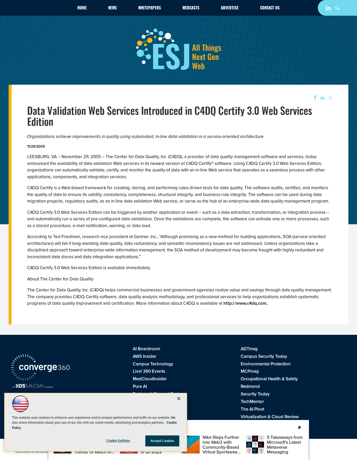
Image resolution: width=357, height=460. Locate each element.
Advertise (230, 8)
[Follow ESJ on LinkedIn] (329, 9)
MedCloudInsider (150, 379)
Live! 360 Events (149, 371)
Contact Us (270, 8)
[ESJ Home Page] (41, 9)
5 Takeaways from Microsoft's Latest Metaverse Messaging (285, 444)
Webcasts (190, 8)
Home (82, 8)
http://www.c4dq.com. (245, 303)
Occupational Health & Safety (269, 379)
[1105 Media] (33, 386)
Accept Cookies (162, 440)
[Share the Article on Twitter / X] (330, 98)
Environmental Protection (266, 364)
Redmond (250, 386)
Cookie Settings (118, 440)
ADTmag (249, 349)
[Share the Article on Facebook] (313, 98)
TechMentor (252, 401)
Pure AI (140, 386)
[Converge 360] (40, 368)
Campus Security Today (264, 356)
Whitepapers (149, 8)
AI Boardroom (146, 349)
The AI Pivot (252, 409)
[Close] (179, 398)
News (112, 8)
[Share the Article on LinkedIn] (322, 98)
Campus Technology (153, 364)
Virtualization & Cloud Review (270, 416)
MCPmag (250, 371)
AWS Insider (144, 356)
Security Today (255, 394)
